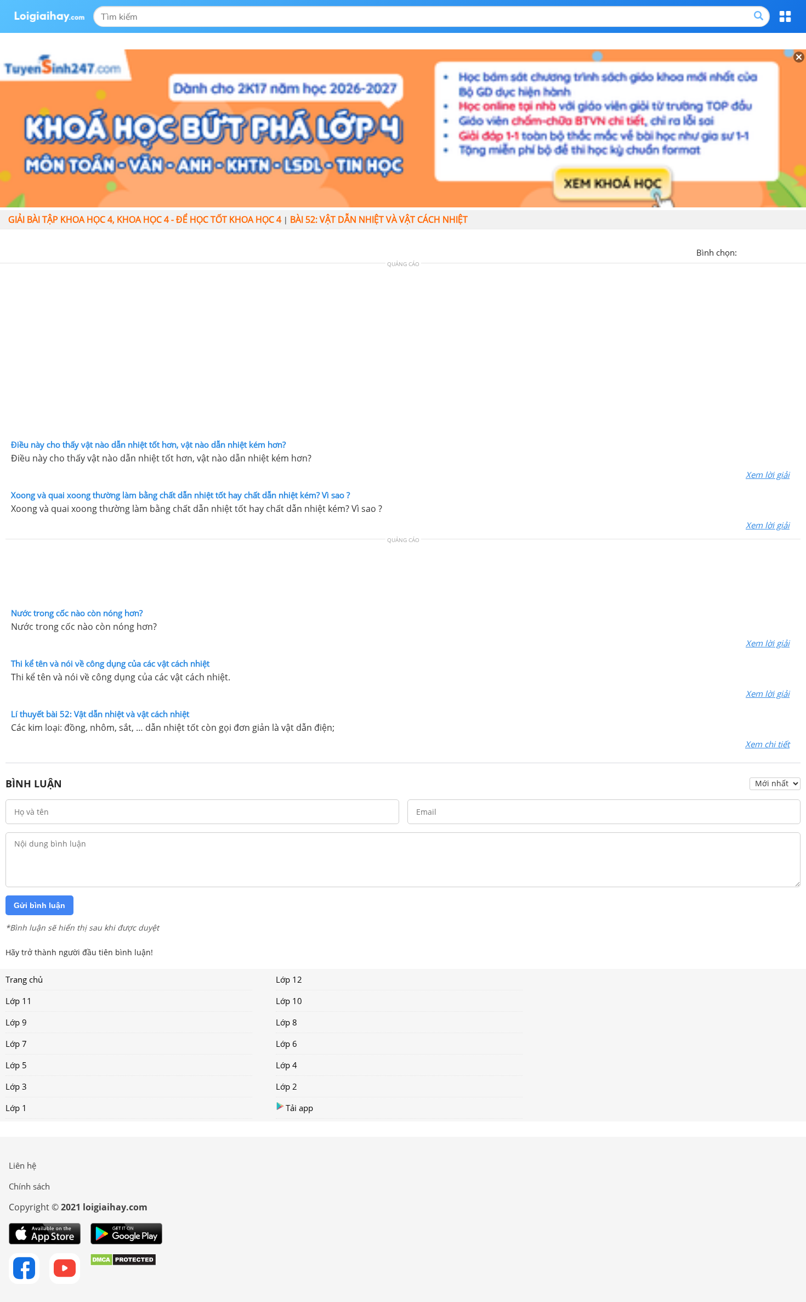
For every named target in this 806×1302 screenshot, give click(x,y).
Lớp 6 (286, 1043)
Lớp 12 (289, 979)
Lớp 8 (286, 1022)
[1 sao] (745, 251)
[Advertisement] (403, 354)
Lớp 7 (16, 1043)
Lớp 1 (16, 1107)
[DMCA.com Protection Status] (123, 1268)
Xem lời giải (768, 474)
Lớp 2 (286, 1086)
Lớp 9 (16, 1022)
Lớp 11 (18, 1000)
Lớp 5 (16, 1064)
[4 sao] (785, 251)
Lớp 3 (16, 1086)
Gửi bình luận (39, 905)
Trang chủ (24, 979)
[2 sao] (758, 251)
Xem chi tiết (767, 744)
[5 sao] (798, 251)
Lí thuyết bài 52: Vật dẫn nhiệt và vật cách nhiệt (100, 713)
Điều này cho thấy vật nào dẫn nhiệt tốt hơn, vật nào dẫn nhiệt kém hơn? (148, 444)
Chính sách (29, 1186)
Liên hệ (22, 1165)
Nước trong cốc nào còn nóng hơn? (77, 612)
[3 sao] (772, 251)
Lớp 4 (286, 1064)
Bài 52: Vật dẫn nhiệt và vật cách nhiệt (379, 219)
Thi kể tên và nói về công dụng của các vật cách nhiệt (110, 663)
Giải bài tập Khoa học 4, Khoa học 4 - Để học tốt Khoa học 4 (144, 219)
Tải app (299, 1107)
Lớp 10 (289, 1000)
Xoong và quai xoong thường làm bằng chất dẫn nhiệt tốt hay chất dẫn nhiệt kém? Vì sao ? (180, 494)
